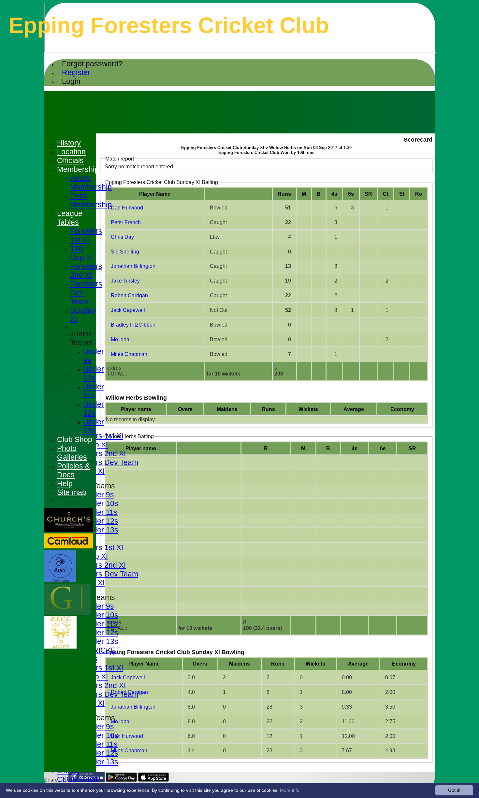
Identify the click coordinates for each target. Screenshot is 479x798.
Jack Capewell (128, 310)
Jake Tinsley (125, 281)
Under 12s (100, 521)
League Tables (69, 217)
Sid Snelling (125, 251)
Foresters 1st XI (96, 436)
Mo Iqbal (121, 339)
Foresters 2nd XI (98, 453)
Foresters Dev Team (104, 462)
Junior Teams (81, 338)
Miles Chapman (129, 354)
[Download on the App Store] (153, 780)
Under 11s (100, 512)
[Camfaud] (68, 546)
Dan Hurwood (127, 207)
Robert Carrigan (129, 295)
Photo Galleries (72, 452)
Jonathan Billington (133, 266)
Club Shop (74, 439)
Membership (78, 169)
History (69, 143)
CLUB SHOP (78, 779)
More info (289, 790)
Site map (71, 492)
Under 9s (98, 494)
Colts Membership (91, 200)
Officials (70, 160)
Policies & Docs (73, 470)
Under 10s (100, 503)
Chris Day (122, 237)
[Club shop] (60, 647)
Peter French (126, 222)
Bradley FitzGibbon (133, 325)
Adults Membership (91, 182)
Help (65, 483)
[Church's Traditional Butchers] (68, 530)
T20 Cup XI (81, 253)
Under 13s (100, 530)
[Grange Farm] (67, 613)
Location (71, 151)
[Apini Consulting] (60, 580)
